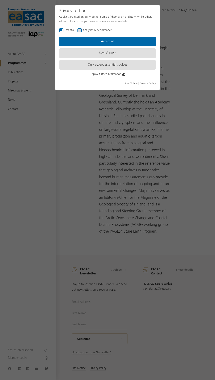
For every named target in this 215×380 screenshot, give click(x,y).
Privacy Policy (148, 83)
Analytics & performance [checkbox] (97, 30)
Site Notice (131, 83)
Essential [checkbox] (69, 30)
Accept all (107, 41)
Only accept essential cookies (107, 64)
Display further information (106, 74)
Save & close (107, 53)
